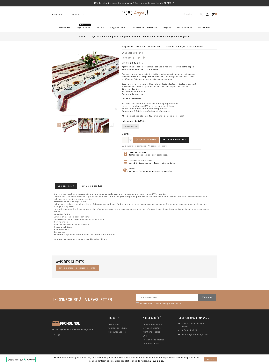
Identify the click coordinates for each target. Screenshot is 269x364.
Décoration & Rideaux (144, 27)
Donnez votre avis (132, 53)
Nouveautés (64, 27)
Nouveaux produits (117, 328)
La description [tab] (66, 186)
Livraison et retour (152, 328)
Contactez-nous (151, 344)
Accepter (211, 359)
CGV (145, 336)
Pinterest (144, 58)
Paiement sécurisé (152, 324)
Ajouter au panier (146, 139)
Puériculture (204, 27)
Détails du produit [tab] (92, 186)
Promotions (114, 324)
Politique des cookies (153, 340)
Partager (133, 58)
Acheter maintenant (174, 139)
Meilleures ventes (117, 332)
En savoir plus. (156, 361)
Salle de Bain (183, 27)
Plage (166, 27)
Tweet (138, 58)
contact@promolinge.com (195, 334)
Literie (99, 27)
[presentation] (59, 125)
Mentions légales (151, 332)
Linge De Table (117, 27)
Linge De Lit (83, 27)
